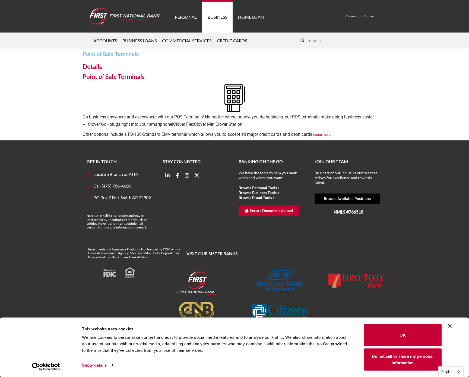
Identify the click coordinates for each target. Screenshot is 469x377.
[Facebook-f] (177, 175)
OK (403, 335)
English (446, 371)
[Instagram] (187, 175)
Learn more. (322, 135)
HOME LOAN (251, 17)
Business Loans (139, 40)
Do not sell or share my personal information (402, 359)
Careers (351, 16)
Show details (94, 365)
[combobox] (451, 371)
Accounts (105, 40)
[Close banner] (450, 326)
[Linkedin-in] (167, 175)
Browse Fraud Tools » (257, 197)
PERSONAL (186, 17)
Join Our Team (331, 161)
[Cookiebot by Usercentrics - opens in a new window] (46, 366)
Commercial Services (186, 40)
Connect (369, 16)
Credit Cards (232, 40)
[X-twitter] (197, 175)
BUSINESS (217, 17)
